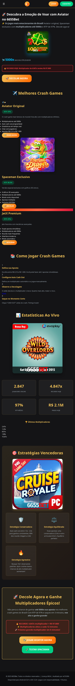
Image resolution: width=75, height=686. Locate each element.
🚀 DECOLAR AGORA (17, 78)
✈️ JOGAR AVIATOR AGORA (37, 640)
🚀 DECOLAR (9, 206)
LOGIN (53, 4)
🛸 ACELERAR (9, 242)
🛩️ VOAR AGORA (10, 135)
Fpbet (4, 293)
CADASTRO (66, 4)
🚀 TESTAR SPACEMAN (37, 649)
